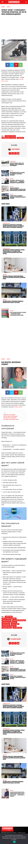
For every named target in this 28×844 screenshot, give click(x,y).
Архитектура (6, 223)
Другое (8, 6)
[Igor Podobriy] (10, 149)
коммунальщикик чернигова (8, 138)
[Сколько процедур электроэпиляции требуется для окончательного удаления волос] (5, 189)
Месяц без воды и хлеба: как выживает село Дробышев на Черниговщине (17, 164)
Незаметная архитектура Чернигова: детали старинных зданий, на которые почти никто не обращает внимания (13, 226)
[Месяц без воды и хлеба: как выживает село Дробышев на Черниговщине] (5, 164)
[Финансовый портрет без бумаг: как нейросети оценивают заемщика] (5, 173)
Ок (14, 841)
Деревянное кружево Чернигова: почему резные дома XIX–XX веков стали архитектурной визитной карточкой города (14, 251)
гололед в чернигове (10, 136)
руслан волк (20, 138)
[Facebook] (7, 65)
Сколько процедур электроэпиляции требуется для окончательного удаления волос (18, 189)
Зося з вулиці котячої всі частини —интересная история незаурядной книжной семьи (18, 314)
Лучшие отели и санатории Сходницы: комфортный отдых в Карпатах (18, 197)
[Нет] (26, 838)
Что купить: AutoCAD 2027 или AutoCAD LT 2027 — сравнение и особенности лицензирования (17, 181)
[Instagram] (12, 153)
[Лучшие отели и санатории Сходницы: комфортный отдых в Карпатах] (5, 196)
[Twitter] (12, 65)
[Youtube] (18, 153)
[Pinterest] (16, 65)
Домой (3, 6)
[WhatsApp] (20, 65)
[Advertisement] (14, 28)
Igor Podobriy (16, 149)
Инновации (13, 161)
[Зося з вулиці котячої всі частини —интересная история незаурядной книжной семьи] (5, 313)
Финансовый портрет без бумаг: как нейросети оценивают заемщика (17, 174)
